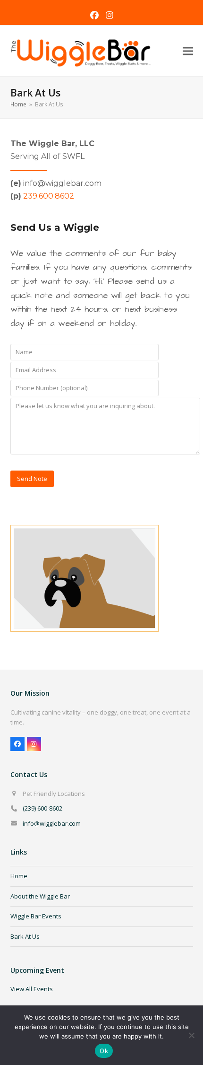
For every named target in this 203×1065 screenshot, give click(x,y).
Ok (104, 1051)
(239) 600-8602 (42, 808)
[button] (188, 51)
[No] (191, 1035)
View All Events (31, 989)
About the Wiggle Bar (40, 896)
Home (18, 876)
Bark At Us (25, 936)
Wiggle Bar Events (35, 916)
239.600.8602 (48, 196)
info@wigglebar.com (52, 823)
